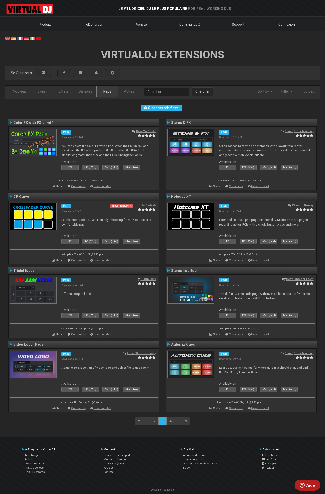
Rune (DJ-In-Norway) (299, 131)
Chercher (202, 91)
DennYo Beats (146, 131)
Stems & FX (181, 123)
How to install (102, 186)
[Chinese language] (38, 38)
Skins (42, 91)
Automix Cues (183, 344)
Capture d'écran (35, 472)
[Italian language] (32, 38)
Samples (85, 91)
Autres (129, 91)
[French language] (20, 38)
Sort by (264, 91)
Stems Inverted (184, 270)
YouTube (270, 459)
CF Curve (21, 196)
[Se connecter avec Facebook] (64, 73)
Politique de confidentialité (200, 463)
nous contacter (192, 459)
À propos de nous (194, 455)
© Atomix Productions (163, 489)
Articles (108, 467)
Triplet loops (23, 270)
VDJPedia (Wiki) (114, 463)
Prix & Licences (34, 467)
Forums (108, 472)
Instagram (271, 463)
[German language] (26, 38)
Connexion (286, 24)
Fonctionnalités (34, 463)
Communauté (190, 24)
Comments (78, 186)
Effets (64, 91)
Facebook (270, 455)
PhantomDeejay (302, 205)
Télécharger (93, 24)
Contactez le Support (117, 455)
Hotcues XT (181, 196)
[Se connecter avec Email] (43, 73)
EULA (186, 467)
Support (238, 24)
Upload (309, 91)
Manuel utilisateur (115, 459)
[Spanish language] (13, 38)
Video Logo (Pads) (29, 344)
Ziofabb (150, 205)
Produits (45, 24)
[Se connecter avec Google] (112, 73)
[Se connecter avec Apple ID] (96, 73)
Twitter (269, 467)
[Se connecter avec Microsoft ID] (80, 73)
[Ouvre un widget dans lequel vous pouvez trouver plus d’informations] (307, 486)
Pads (107, 91)
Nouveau (20, 91)
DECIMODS (148, 279)
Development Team (299, 279)
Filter (285, 91)
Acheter (142, 24)
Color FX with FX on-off (33, 123)
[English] (7, 38)
